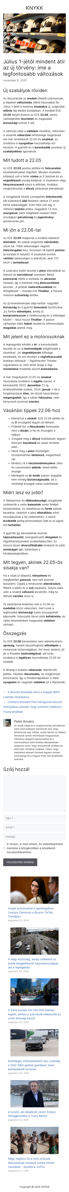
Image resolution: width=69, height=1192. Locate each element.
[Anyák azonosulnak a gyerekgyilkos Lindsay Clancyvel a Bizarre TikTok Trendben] (34, 901)
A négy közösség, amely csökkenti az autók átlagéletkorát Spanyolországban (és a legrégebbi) (33, 963)
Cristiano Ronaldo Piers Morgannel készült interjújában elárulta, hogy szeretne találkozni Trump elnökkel (32, 706)
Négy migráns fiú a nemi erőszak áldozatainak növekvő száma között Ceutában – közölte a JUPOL (31, 1162)
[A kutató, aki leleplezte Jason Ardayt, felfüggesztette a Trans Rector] (34, 1105)
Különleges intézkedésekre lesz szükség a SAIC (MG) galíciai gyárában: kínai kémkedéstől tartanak (34, 1065)
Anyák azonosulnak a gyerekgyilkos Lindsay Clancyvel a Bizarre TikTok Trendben (31, 912)
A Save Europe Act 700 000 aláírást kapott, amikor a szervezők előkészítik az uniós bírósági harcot (34, 1014)
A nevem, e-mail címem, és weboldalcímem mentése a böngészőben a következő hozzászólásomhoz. (35, 848)
